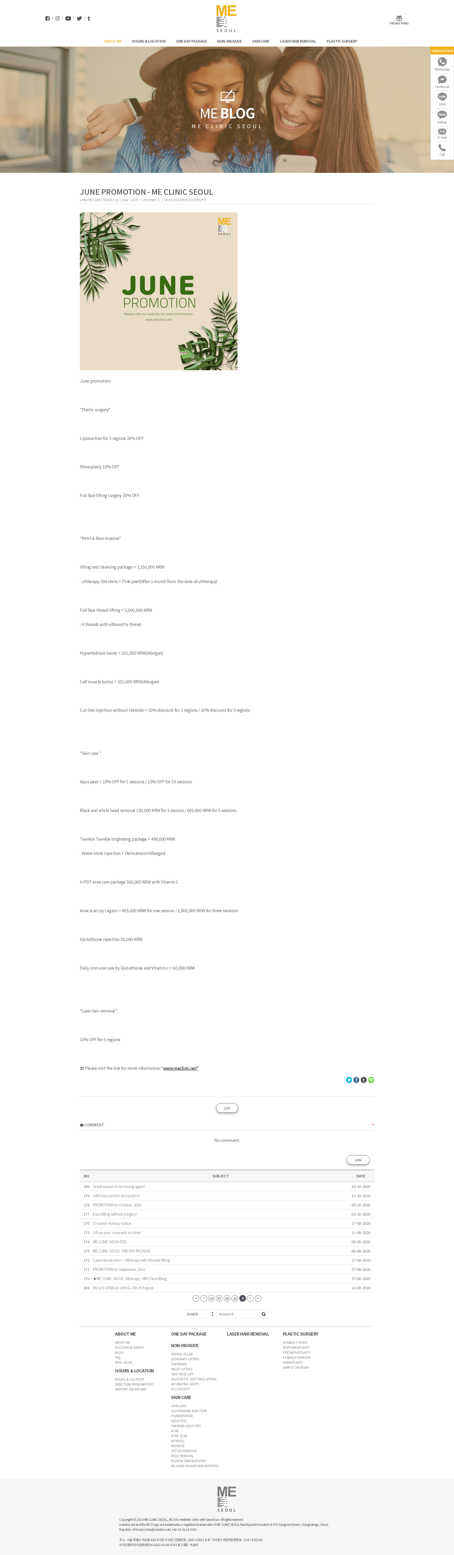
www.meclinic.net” (181, 1068)
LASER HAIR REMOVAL (298, 41)
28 (227, 1298)
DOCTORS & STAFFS (129, 1347)
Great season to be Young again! (119, 1186)
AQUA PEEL (179, 1420)
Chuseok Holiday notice (112, 1223)
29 (234, 1298)
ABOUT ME (113, 41)
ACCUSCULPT (180, 1389)
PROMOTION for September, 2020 (119, 1269)
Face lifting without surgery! (115, 1214)
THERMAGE (179, 1364)
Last (258, 1298)
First (196, 1298)
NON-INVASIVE (230, 41)
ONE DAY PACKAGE (191, 41)
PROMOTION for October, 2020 (117, 1204)
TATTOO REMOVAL (184, 1450)
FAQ (118, 1357)
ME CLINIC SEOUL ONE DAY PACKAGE (122, 1250)
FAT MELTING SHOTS (185, 1384)
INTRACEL (178, 1440)
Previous (203, 1298)
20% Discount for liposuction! (116, 1195)
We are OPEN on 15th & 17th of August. (123, 1287)
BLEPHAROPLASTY (296, 1347)
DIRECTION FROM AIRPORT (134, 1384)
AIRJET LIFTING (181, 1369)
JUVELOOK (178, 1405)
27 (219, 1298)
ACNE (175, 1430)
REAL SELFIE (123, 1362)
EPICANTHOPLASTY (297, 1352)
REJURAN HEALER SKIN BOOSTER (195, 1465)
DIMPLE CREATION (296, 1367)
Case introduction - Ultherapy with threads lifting (131, 1260)
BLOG (119, 1352)
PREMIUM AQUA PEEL (186, 1425)
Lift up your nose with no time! (117, 1232)
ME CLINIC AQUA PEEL (110, 1241)
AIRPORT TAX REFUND (130, 1389)
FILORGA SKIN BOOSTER (188, 1460)
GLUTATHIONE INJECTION (189, 1410)
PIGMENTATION (182, 1415)
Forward (250, 1298)
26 (211, 1298)
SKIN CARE (261, 41)
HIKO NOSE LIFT (182, 1374)
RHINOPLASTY (293, 1362)
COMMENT (94, 1124)
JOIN (358, 1160)
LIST (227, 1108)
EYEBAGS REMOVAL (297, 1357)
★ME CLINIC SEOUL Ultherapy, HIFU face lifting (130, 1278)
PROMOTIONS (399, 23)
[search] (264, 1314)
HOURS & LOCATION (149, 41)
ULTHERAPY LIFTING (185, 1359)
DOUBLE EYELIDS (295, 1342)
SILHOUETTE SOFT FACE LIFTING (193, 1379)
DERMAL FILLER (182, 1354)
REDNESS (177, 1445)
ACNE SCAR (179, 1435)
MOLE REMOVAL (182, 1455)
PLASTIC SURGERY (342, 41)
